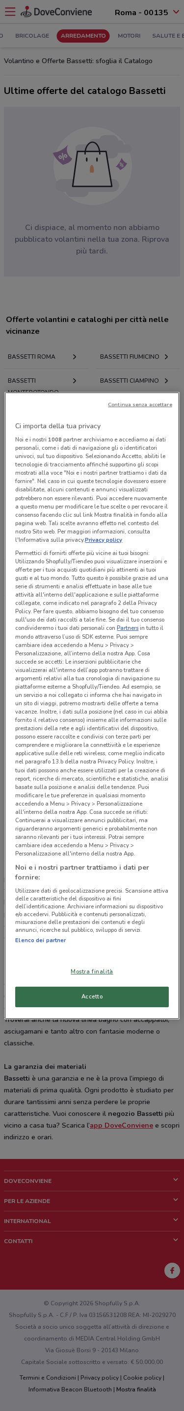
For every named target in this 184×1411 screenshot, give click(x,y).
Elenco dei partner (40, 940)
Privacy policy (103, 540)
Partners (127, 628)
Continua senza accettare (140, 404)
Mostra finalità (92, 971)
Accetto (92, 996)
